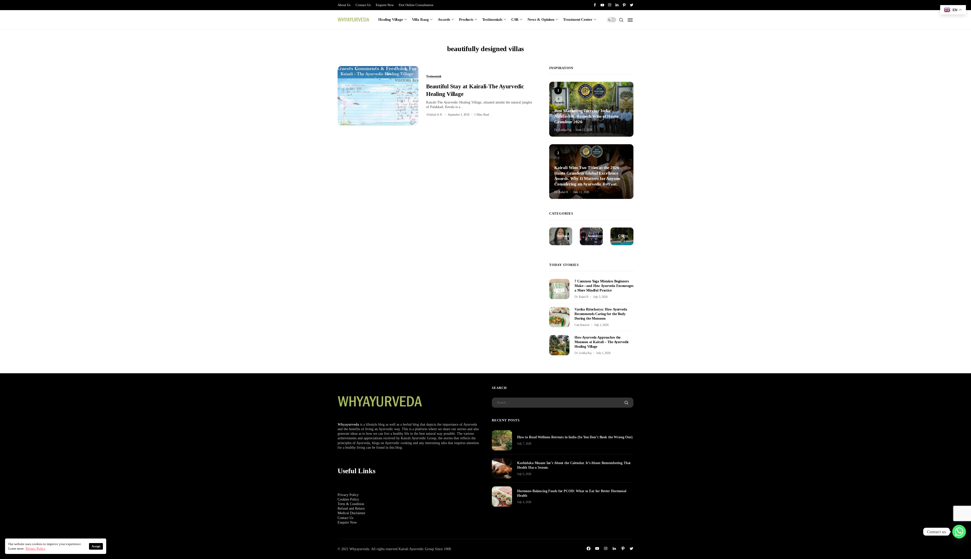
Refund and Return (351, 508)
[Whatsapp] (959, 532)
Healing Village (390, 19)
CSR (515, 19)
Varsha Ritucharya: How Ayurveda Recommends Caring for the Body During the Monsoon (601, 313)
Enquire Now (385, 5)
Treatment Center (577, 19)
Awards (444, 19)
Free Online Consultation (416, 5)
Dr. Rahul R (561, 192)
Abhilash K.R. (434, 114)
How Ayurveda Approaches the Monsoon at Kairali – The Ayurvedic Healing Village (602, 342)
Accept (96, 546)
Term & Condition (351, 504)
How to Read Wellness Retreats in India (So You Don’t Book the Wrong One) (575, 437)
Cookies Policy (348, 499)
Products (466, 19)
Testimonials (492, 19)
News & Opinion (540, 19)
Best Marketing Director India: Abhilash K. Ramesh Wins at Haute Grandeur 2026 (586, 116)
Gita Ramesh (582, 325)
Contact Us (363, 5)
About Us (344, 5)
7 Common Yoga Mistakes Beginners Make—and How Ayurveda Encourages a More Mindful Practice (604, 285)
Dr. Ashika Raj (562, 130)
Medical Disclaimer (351, 513)
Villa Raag (420, 19)
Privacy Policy (348, 495)
